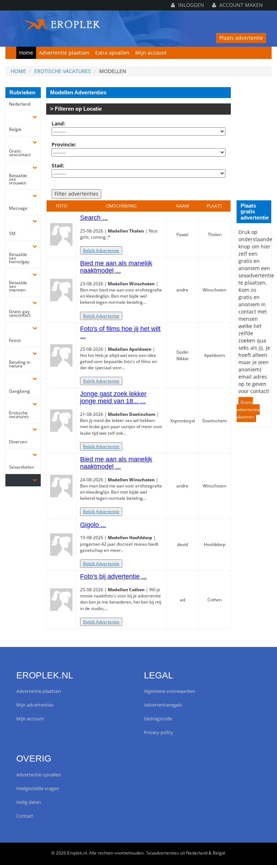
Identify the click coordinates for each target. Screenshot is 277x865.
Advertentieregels (163, 705)
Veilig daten (28, 802)
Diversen (18, 442)
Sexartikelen (20, 467)
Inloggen (190, 4)
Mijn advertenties (35, 705)
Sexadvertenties (162, 853)
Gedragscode (158, 719)
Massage (18, 208)
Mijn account (151, 52)
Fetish (15, 340)
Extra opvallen (112, 52)
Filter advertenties (76, 193)
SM (12, 233)
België (15, 129)
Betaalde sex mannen (18, 286)
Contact (24, 816)
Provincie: (64, 144)
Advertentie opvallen (38, 775)
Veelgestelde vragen (37, 788)
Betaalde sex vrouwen (18, 179)
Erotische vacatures (62, 71)
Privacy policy (158, 732)
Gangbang (19, 391)
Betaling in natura (19, 364)
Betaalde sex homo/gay (19, 258)
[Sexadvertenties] (63, 22)
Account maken (240, 4)
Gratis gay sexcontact (20, 313)
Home (26, 52)
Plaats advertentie (241, 37)
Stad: (58, 165)
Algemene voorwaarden (169, 691)
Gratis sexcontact (20, 153)
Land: (58, 123)
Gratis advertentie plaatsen (248, 409)
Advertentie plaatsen (64, 52)
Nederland (19, 104)
